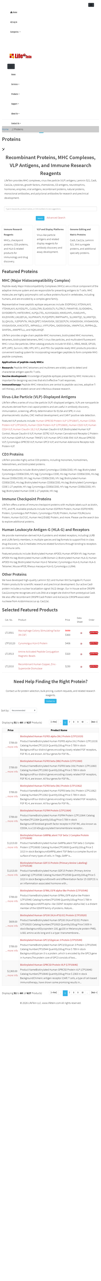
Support (14, 100)
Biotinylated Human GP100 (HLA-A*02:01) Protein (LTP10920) (53, 913)
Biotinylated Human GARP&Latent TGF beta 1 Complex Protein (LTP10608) (54, 835)
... (60, 720)
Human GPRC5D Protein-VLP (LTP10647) (57, 419)
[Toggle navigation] (91, 5)
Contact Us (15, 119)
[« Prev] (54, 720)
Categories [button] (14, 30)
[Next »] (94, 720)
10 (82, 720)
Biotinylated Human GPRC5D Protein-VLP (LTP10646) (49, 963)
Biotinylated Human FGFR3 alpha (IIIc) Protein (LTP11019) (51, 734)
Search (40, 216)
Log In (14, 21)
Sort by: (5, 708)
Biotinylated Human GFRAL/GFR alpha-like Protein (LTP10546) (54, 889)
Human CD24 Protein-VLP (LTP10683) (48, 423)
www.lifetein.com (51, 1001)
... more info (11, 745)
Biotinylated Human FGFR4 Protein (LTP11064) (45, 808)
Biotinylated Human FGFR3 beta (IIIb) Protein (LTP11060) (51, 759)
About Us (14, 109)
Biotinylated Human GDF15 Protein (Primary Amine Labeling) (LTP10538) (53, 863)
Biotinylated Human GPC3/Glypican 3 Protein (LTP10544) (51, 938)
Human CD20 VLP (78, 423)
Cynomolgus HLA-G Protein (32, 641)
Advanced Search (56, 216)
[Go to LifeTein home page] (49, 55)
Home (14, 12)
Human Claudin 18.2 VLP (26, 427)
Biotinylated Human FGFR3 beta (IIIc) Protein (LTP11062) (51, 784)
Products (14, 91)
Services (14, 82)
